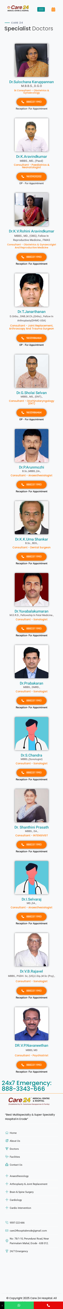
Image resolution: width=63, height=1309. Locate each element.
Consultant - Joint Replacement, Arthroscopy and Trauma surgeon (31, 327)
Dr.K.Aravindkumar (31, 156)
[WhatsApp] (19, 1305)
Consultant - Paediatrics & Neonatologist (31, 166)
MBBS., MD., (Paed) (31, 161)
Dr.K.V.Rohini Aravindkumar (31, 231)
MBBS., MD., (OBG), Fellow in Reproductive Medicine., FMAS (31, 238)
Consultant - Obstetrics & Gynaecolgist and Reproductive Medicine (31, 246)
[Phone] (48, 1305)
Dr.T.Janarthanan (32, 311)
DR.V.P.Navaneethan (31, 1045)
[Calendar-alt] (53, 9)
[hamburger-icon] (41, 9)
